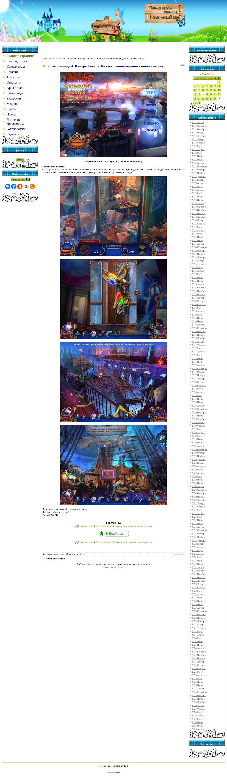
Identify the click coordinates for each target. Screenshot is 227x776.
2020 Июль (197, 483)
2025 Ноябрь (198, 698)
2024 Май (197, 638)
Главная (46, 58)
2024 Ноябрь (198, 658)
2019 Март (197, 429)
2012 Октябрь (199, 169)
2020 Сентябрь (199, 489)
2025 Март (197, 671)
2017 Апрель (198, 351)
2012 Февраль (199, 142)
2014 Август (198, 243)
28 (215, 98)
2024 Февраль (199, 628)
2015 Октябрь (199, 291)
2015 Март (197, 267)
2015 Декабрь (199, 297)
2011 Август (198, 122)
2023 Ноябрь (198, 618)
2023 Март (197, 591)
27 (211, 98)
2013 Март (197, 186)
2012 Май (197, 152)
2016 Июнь (197, 318)
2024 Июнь (197, 641)
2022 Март (197, 550)
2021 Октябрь (199, 533)
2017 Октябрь (199, 372)
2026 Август (198, 729)
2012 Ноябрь (198, 173)
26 (207, 98)
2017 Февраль (199, 345)
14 (215, 90)
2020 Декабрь (199, 500)
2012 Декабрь (199, 176)
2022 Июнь (197, 560)
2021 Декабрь (199, 540)
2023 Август (198, 607)
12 (207, 90)
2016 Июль (197, 321)
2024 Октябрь (199, 655)
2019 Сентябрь (199, 449)
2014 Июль (197, 240)
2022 (54, 58)
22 (219, 94)
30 (194, 102)
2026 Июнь (197, 722)
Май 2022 (207, 74)
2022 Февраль (199, 547)
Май (61, 58)
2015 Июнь (197, 277)
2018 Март (197, 388)
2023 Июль (197, 604)
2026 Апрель (198, 715)
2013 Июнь (197, 196)
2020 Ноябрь (198, 496)
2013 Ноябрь (198, 213)
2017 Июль (197, 361)
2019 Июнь (197, 439)
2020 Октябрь (199, 493)
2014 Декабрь (199, 257)
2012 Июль (197, 159)
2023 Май (197, 597)
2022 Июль (197, 564)
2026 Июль (197, 725)
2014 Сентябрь (199, 247)
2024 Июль (197, 645)
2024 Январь (198, 624)
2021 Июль (197, 523)
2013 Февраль (199, 183)
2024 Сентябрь (199, 651)
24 (198, 98)
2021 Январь (198, 503)
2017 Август (198, 365)
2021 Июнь (197, 520)
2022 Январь (198, 543)
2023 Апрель (198, 594)
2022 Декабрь (199, 580)
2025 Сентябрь (199, 692)
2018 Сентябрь (199, 409)
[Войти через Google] (26, 186)
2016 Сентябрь (199, 328)
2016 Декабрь (199, 338)
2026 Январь (198, 705)
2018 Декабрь (199, 419)
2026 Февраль (199, 709)
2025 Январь (198, 665)
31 (198, 102)
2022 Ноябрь (198, 577)
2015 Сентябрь (199, 287)
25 (202, 98)
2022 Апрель (198, 554)
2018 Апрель (198, 392)
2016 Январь (198, 301)
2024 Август (198, 648)
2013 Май (197, 193)
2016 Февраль (199, 304)
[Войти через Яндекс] (20, 186)
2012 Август (198, 163)
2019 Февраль (199, 425)
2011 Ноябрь (198, 132)
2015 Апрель (198, 270)
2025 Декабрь (199, 702)
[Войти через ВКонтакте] (7, 186)
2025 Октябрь (199, 695)
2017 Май (197, 355)
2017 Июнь (197, 358)
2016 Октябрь (199, 331)
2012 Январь (198, 139)
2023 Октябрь (199, 614)
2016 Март (197, 307)
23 (194, 98)
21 (215, 94)
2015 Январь (198, 260)
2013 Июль (197, 200)
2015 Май (197, 274)
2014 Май (197, 233)
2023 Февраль (199, 587)
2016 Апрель (198, 311)
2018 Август (198, 405)
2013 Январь (198, 179)
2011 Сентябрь (199, 126)
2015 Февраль (199, 264)
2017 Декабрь (199, 378)
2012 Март (197, 146)
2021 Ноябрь (198, 537)
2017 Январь (198, 341)
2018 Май (197, 395)
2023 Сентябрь (199, 611)
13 (211, 90)
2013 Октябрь (199, 210)
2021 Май (197, 516)
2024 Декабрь (199, 661)
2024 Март (197, 631)
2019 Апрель (198, 432)
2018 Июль (197, 402)
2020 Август (198, 486)
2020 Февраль (199, 466)
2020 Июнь (197, 479)
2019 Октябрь (199, 452)
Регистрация (110, 567)
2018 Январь (198, 382)
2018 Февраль (199, 385)
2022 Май (197, 557)
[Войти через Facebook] (13, 186)
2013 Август (198, 203)
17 (198, 94)
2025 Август (198, 688)
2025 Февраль (199, 668)
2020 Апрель (198, 473)
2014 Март (197, 227)
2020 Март (197, 469)
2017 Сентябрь (199, 368)
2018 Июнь (197, 398)
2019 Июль (197, 442)
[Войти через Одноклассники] (32, 186)
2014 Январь (198, 220)
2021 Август (198, 527)
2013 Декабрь (199, 217)
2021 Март (197, 510)
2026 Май (197, 719)
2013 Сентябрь (199, 206)
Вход (120, 567)
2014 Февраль (199, 223)
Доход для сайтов (196, 55)
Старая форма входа (20, 193)
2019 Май (197, 436)
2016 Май (197, 314)
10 (198, 90)
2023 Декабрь (199, 621)
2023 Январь (198, 584)
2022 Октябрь (199, 574)
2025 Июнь (197, 682)
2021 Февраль (199, 506)
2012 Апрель (198, 149)
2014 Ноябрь (198, 254)
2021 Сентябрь (199, 530)
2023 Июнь (197, 601)
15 (219, 90)
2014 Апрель (198, 230)
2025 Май (197, 678)
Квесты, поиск (59, 554)
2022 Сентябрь (199, 570)
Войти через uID (20, 179)
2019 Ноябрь (198, 456)
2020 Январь (198, 463)
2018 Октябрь (199, 412)
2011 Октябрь (199, 129)
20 (211, 94)
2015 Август (198, 284)
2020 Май (197, 476)
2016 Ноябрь (198, 334)
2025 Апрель (198, 675)
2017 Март (197, 348)
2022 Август (198, 567)
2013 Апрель (198, 190)
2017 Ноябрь (198, 375)
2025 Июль (197, 685)
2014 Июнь (197, 237)
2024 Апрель (198, 634)
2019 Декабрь (199, 459)
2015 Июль (197, 281)
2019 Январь (198, 422)
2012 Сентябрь (199, 166)
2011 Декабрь (199, 136)
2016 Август (198, 324)
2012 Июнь (197, 156)
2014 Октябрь (199, 250)
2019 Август (198, 446)
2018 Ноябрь (198, 415)
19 (207, 94)
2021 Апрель (198, 513)
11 (203, 90)
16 (194, 94)
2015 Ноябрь (198, 294)
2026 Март (197, 712)
